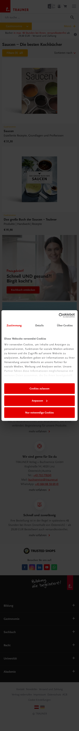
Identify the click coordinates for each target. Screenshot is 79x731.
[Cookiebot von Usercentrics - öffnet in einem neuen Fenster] (59, 315)
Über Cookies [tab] (65, 325)
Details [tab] (39, 325)
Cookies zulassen (39, 388)
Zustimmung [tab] (14, 325)
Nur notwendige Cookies (39, 412)
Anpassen (37, 400)
